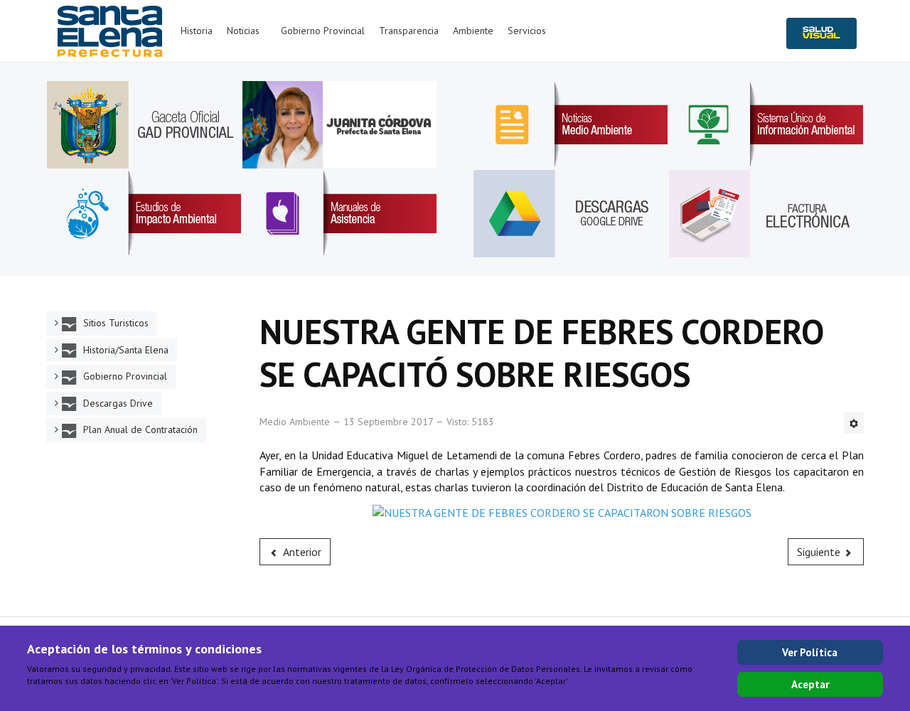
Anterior (301, 552)
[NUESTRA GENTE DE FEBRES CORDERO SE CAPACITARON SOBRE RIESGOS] (562, 511)
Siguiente (820, 552)
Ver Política (809, 652)
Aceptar (810, 684)
